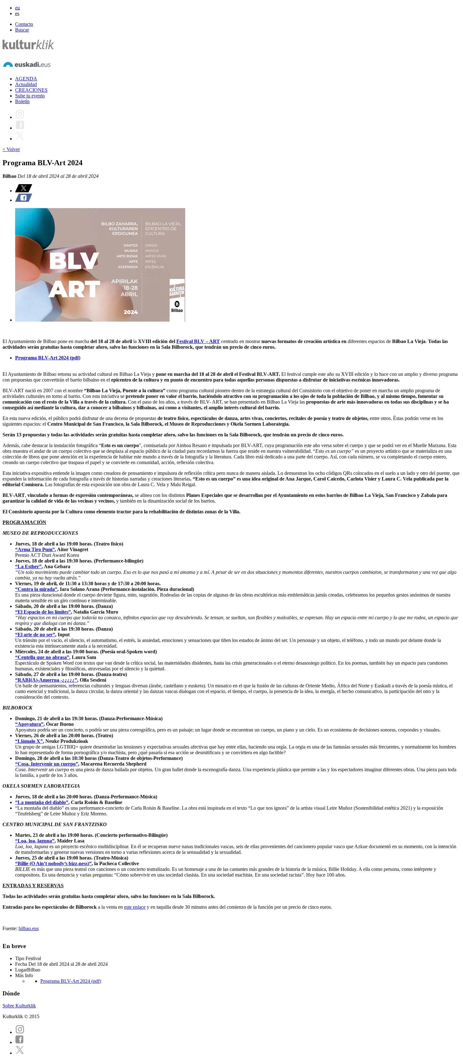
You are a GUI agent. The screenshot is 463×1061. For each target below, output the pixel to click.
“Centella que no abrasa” (42, 657)
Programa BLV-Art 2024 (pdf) (47, 357)
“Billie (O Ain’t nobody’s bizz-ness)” (53, 863)
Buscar (22, 29)
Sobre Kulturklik (19, 1005)
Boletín (22, 101)
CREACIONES (31, 90)
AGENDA (26, 78)
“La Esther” (28, 566)
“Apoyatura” (29, 724)
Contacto (24, 24)
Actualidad (26, 84)
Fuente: (11, 928)
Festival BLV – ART (198, 341)
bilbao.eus (29, 928)
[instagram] (20, 1032)
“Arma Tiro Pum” (35, 549)
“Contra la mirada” (36, 589)
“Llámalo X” (29, 741)
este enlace (135, 907)
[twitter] (20, 1053)
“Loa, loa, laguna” (34, 840)
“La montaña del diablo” (41, 802)
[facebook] (19, 1042)
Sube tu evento (30, 95)
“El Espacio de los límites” (43, 612)
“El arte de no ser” (35, 634)
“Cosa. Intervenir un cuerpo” (46, 764)
